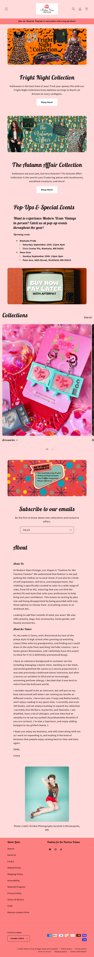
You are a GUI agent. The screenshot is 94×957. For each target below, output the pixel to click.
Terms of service (44, 951)
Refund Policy (14, 867)
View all (88, 317)
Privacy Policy (14, 893)
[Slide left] (41, 449)
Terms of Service (15, 899)
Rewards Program (16, 886)
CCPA (9, 905)
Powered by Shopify (50, 949)
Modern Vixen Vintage (32, 949)
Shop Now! (47, 102)
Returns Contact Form (18, 912)
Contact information (78, 951)
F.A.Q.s (10, 861)
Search (10, 848)
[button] (6, 9)
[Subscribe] (70, 530)
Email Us (11, 855)
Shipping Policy (15, 874)
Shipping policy (60, 951)
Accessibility (13, 880)
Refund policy (66, 949)
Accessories (8, 440)
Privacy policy (81, 949)
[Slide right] (52, 449)
